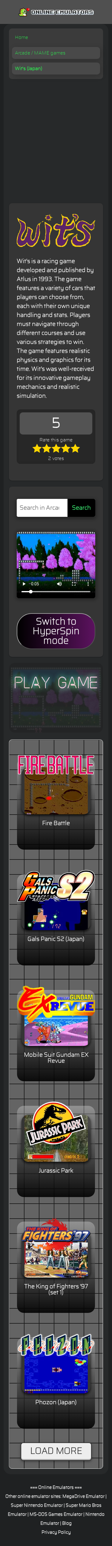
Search (81, 508)
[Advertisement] (56, 138)
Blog (67, 1523)
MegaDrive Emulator (83, 1496)
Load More (56, 1451)
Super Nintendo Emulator (37, 1505)
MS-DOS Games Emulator (56, 1514)
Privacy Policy (56, 1532)
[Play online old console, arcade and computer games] (56, 10)
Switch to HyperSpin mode (56, 631)
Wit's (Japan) (28, 68)
